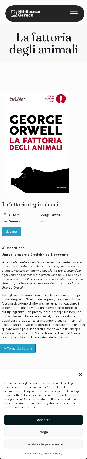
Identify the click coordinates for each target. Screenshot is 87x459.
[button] (80, 374)
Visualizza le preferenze (43, 444)
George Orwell (49, 215)
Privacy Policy (33, 453)
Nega (43, 432)
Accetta (43, 420)
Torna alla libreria (19, 348)
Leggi (13, 231)
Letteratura (47, 221)
